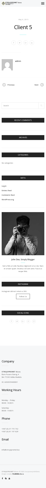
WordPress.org (8, 199)
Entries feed (7, 190)
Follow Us (23, 296)
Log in (4, 186)
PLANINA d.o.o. (18, 474)
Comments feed (8, 195)
